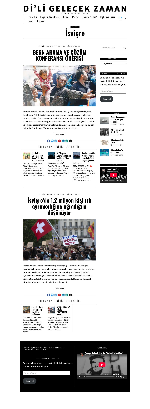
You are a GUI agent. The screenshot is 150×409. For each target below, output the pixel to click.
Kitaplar (40, 21)
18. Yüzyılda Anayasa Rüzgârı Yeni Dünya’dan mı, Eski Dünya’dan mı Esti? (59, 158)
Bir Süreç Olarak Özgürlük (117, 131)
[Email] (120, 20)
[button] (124, 47)
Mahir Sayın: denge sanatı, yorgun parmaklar (119, 119)
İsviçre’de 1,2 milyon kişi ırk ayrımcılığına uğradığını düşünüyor (59, 206)
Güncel (65, 17)
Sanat (30, 21)
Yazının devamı (59, 134)
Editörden (32, 17)
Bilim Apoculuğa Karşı (117, 141)
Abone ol (107, 99)
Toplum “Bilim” (90, 17)
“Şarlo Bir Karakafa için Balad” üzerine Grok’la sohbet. (38, 157)
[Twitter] (121, 18)
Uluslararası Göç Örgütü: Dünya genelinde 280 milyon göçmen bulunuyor (84, 158)
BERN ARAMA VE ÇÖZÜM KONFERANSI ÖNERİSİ (59, 55)
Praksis (75, 17)
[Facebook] (119, 18)
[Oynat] (103, 181)
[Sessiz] (121, 181)
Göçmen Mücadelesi (49, 17)
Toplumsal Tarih (107, 17)
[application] (113, 175)
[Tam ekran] (124, 181)
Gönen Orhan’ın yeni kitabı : (117, 151)
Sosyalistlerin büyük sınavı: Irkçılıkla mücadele (37, 311)
